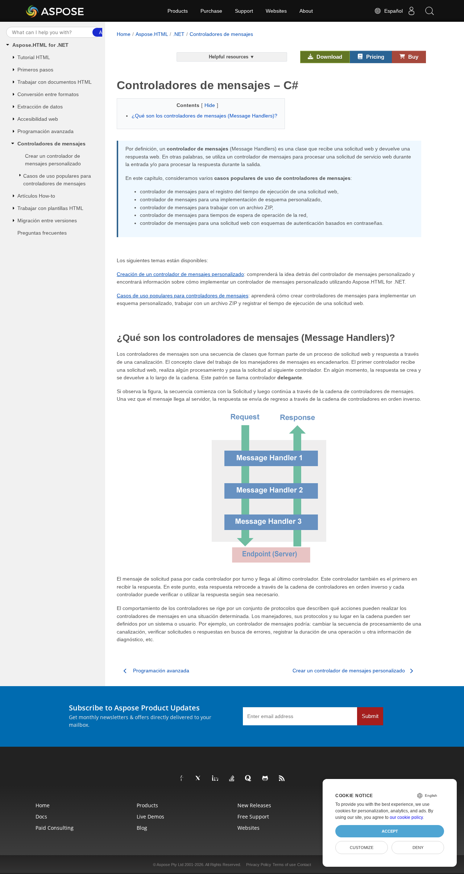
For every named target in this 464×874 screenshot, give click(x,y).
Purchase (211, 11)
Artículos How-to (36, 196)
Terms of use (284, 864)
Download (328, 57)
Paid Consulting (55, 827)
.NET (179, 34)
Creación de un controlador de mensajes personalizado (180, 274)
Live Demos (150, 816)
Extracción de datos (40, 107)
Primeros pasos (35, 70)
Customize (361, 847)
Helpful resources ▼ (231, 56)
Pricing (374, 57)
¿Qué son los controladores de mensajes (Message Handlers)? (204, 116)
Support (244, 11)
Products (177, 11)
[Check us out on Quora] (248, 778)
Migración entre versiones (47, 220)
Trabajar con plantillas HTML (50, 208)
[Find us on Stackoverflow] (232, 778)
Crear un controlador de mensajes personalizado (53, 159)
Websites (276, 11)
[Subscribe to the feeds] (282, 778)
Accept (390, 831)
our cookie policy (406, 817)
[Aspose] (55, 11)
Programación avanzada (45, 131)
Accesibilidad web (37, 119)
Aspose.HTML (152, 34)
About (306, 11)
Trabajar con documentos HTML (54, 82)
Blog (142, 827)
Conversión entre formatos (48, 94)
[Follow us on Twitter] (198, 778)
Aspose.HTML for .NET (40, 45)
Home (123, 34)
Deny (418, 847)
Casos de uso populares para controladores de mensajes (57, 179)
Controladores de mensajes (51, 144)
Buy (412, 57)
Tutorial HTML (33, 57)
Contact (304, 864)
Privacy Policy (258, 864)
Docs (41, 816)
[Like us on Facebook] (182, 778)
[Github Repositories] (265, 778)
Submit (370, 716)
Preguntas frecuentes (42, 233)
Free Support (253, 816)
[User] (411, 11)
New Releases (254, 805)
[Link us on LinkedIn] (215, 778)
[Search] (429, 11)
